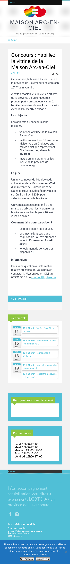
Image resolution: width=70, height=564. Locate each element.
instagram (17, 513)
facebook (10, 513)
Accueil (15, 73)
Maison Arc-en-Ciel (35, 25)
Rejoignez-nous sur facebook (33, 400)
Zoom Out (53, 74)
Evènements (18, 318)
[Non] (65, 552)
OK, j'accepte (26, 559)
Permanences (22, 433)
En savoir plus (43, 559)
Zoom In (57, 74)
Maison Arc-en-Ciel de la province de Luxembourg (32, 411)
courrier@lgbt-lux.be (43, 277)
